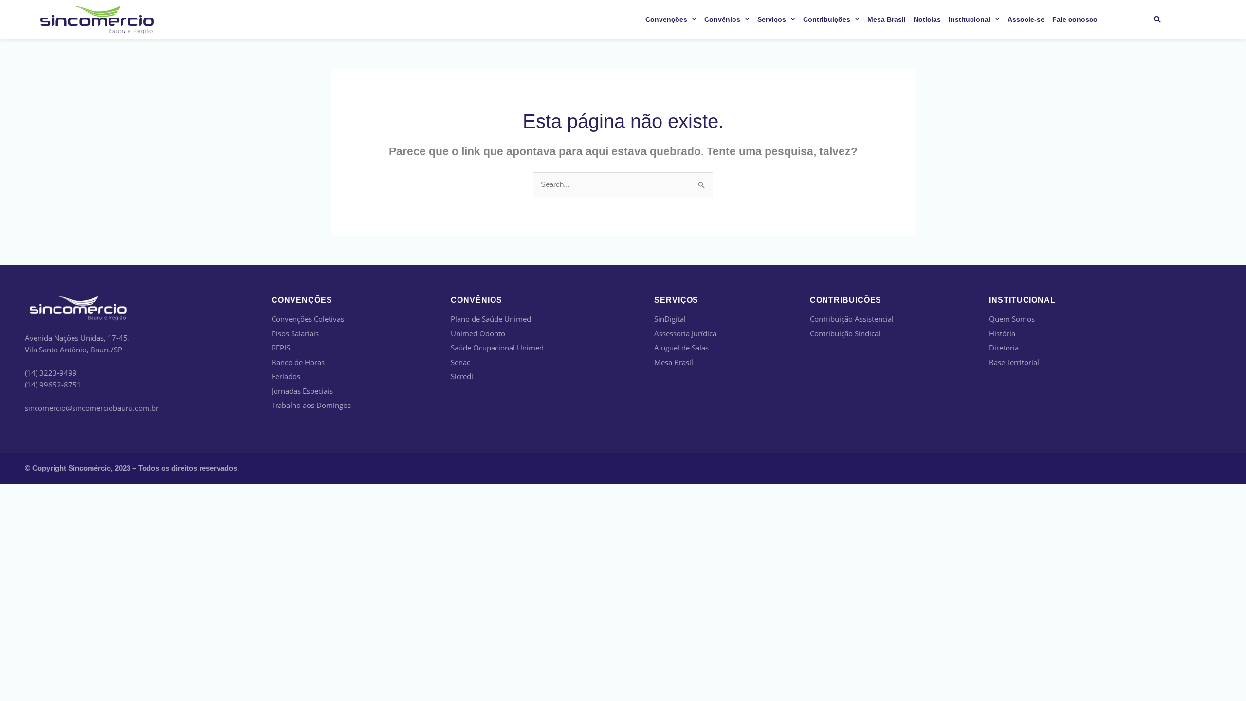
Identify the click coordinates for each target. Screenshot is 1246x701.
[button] (1157, 20)
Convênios (722, 19)
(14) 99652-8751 (53, 384)
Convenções (666, 19)
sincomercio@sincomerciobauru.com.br (92, 408)
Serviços (771, 19)
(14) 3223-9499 (51, 373)
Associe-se (1026, 19)
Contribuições (826, 19)
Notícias (927, 19)
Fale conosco (1075, 19)
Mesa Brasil (886, 19)
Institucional (969, 19)
